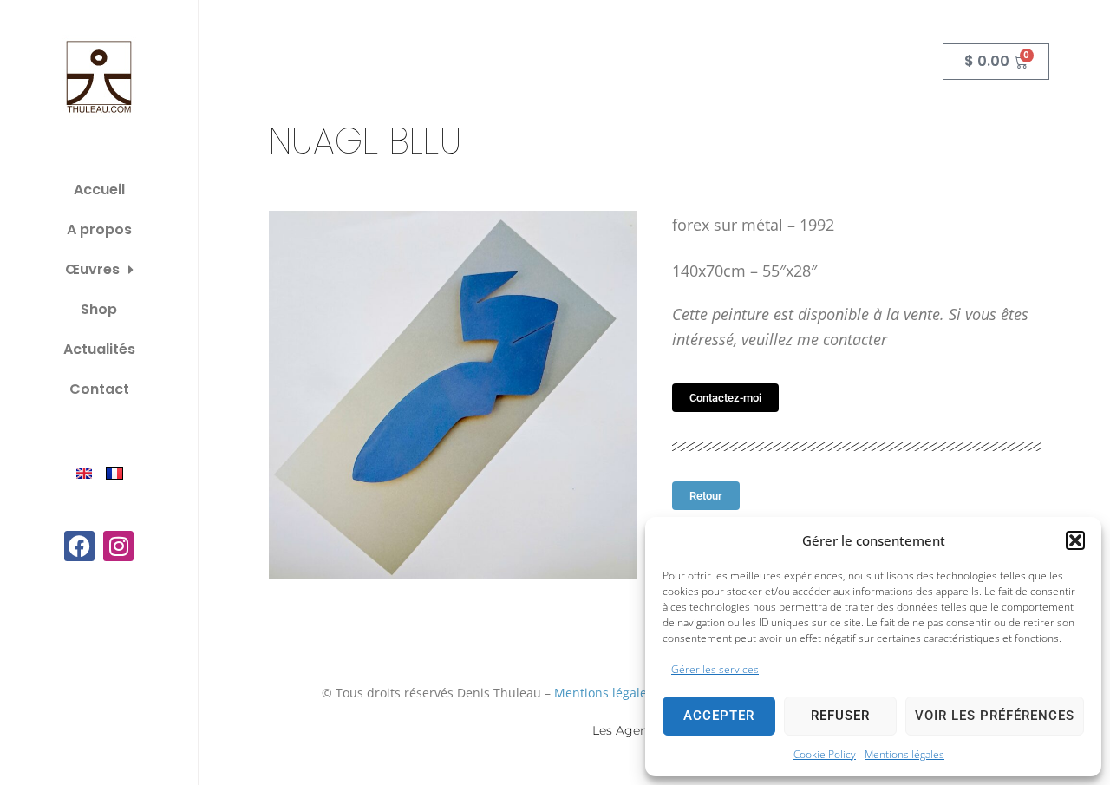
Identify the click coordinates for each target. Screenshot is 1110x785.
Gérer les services (715, 669)
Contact (99, 389)
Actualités (99, 349)
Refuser (840, 715)
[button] (1075, 540)
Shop (99, 309)
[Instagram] (118, 546)
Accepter (718, 715)
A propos (99, 229)
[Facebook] (79, 546)
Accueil (99, 190)
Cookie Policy (824, 754)
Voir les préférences (994, 715)
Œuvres (92, 269)
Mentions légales (904, 754)
